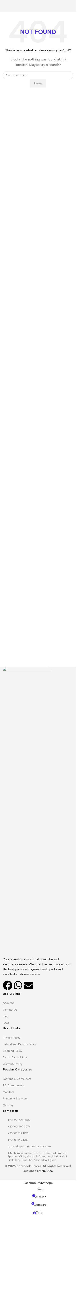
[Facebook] (7, 985)
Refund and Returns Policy (19, 1044)
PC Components (13, 1085)
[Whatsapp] (18, 985)
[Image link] (27, 812)
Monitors (8, 1092)
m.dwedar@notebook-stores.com (29, 1146)
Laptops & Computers (17, 1079)
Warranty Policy (12, 1064)
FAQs (6, 1022)
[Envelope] (28, 985)
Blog (6, 1016)
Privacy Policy (11, 1037)
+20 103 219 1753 (18, 1133)
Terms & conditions (15, 1057)
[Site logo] (38, 5)
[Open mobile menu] (4, 6)
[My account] (71, 6)
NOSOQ (47, 1171)
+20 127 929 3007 (19, 1120)
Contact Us (10, 1009)
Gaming (8, 1105)
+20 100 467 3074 (19, 1126)
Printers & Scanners (15, 1098)
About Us (8, 1003)
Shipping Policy (12, 1051)
